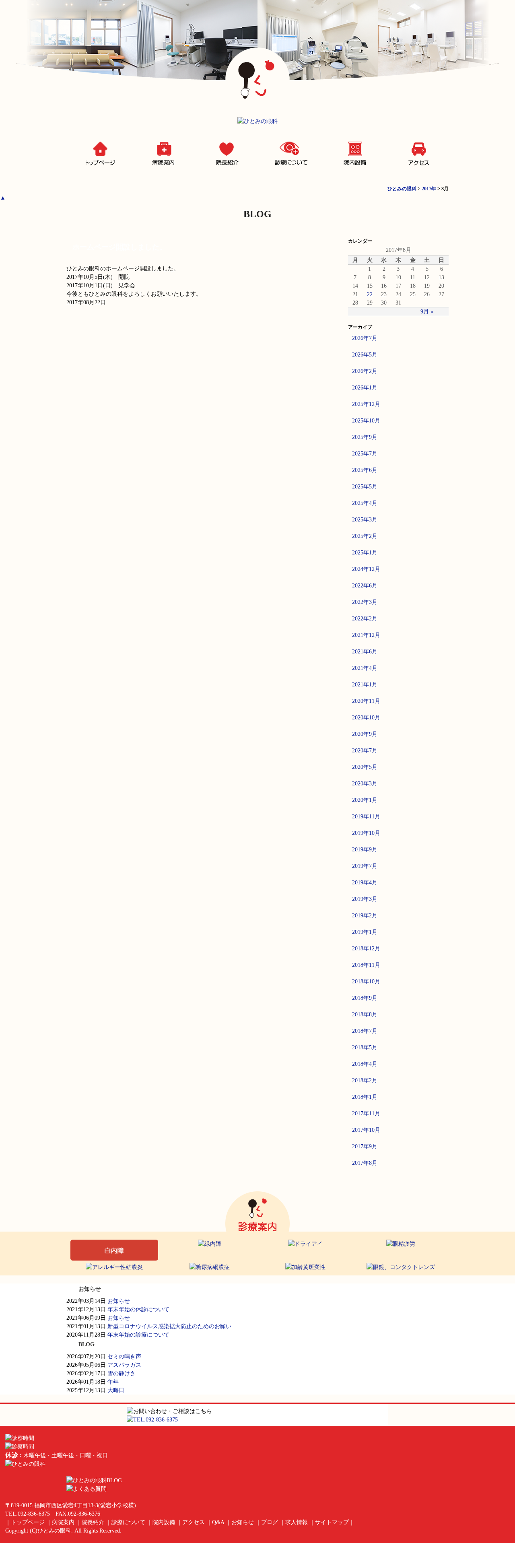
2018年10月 (366, 982)
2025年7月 (364, 454)
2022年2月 (364, 619)
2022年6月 (364, 586)
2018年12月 (366, 949)
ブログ (269, 1522)
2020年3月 (364, 784)
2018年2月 (364, 1080)
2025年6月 (364, 470)
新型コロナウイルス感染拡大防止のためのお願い (169, 1326)
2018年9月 (364, 998)
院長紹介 (226, 155)
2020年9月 (364, 734)
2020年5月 (364, 767)
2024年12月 (366, 569)
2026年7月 (364, 338)
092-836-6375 (34, 1514)
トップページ (98, 155)
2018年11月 (366, 965)
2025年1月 (364, 553)
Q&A (218, 1522)
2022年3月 (364, 602)
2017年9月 (364, 1146)
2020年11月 (366, 701)
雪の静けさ (121, 1373)
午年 (113, 1382)
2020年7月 (364, 751)
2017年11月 (366, 1113)
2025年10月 (366, 421)
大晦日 (115, 1390)
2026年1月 (364, 388)
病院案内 (162, 155)
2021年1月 (364, 685)
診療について (289, 155)
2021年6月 (364, 652)
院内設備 (353, 155)
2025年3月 (364, 520)
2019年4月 (364, 883)
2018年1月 (364, 1097)
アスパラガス (124, 1365)
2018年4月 (364, 1064)
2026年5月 (364, 355)
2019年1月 (364, 932)
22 (370, 294)
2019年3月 (364, 899)
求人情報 (296, 1522)
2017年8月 (364, 1163)
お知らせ (118, 1301)
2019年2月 (364, 916)
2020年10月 (366, 718)
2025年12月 (366, 404)
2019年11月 (366, 817)
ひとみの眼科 (54, 1531)
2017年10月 (366, 1130)
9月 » (426, 312)
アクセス (417, 155)
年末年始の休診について (138, 1309)
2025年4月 (364, 503)
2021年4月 (364, 668)
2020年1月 (364, 800)
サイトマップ (332, 1522)
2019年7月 (364, 866)
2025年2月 (364, 536)
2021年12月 (366, 635)
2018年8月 (364, 1014)
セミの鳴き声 (124, 1356)
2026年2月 (364, 371)
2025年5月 (364, 487)
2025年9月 (364, 437)
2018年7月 (364, 1031)
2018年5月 (364, 1047)
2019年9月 (364, 850)
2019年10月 (366, 833)
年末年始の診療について (138, 1335)
